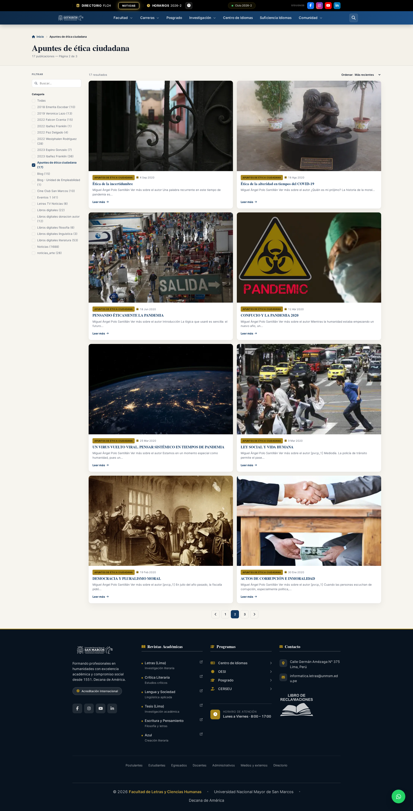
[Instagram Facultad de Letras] (89, 708)
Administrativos (223, 765)
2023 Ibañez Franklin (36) (55, 156)
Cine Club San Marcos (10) (56, 191)
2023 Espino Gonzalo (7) (54, 150)
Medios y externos (254, 765)
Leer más (98, 202)
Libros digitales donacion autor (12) (58, 219)
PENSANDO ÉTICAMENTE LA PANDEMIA (128, 315)
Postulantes (134, 765)
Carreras (147, 18)
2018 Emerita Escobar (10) (56, 107)
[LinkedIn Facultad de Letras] (112, 708)
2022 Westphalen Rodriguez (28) (57, 141)
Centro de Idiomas (238, 18)
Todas (41, 100)
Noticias (129, 5)
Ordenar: (347, 74)
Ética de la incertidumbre (112, 183)
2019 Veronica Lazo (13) (54, 113)
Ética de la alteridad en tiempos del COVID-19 (277, 183)
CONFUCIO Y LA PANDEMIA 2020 (270, 315)
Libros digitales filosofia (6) (55, 227)
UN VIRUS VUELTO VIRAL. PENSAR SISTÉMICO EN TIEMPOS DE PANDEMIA (158, 447)
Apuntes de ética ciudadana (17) (57, 165)
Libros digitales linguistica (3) (57, 233)
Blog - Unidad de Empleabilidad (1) (58, 182)
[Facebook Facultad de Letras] (77, 708)
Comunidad (308, 18)
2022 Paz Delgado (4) (52, 132)
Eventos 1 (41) (47, 197)
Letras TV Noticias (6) (52, 203)
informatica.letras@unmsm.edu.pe (314, 678)
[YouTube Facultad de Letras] (100, 708)
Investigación (200, 18)
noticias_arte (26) (49, 253)
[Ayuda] (188, 5)
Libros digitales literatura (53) (57, 240)
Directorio (280, 765)
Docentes (199, 765)
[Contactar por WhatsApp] (398, 796)
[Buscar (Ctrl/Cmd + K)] (353, 18)
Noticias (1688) (48, 246)
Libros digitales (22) (51, 210)
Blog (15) (43, 173)
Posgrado (174, 18)
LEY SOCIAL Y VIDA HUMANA (267, 447)
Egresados (179, 765)
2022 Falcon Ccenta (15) (55, 119)
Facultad (121, 18)
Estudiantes (156, 765)
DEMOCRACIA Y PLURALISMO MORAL (126, 578)
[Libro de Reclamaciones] (310, 705)
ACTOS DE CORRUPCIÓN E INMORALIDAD (278, 578)
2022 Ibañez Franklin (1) (54, 126)
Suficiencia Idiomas (275, 18)
